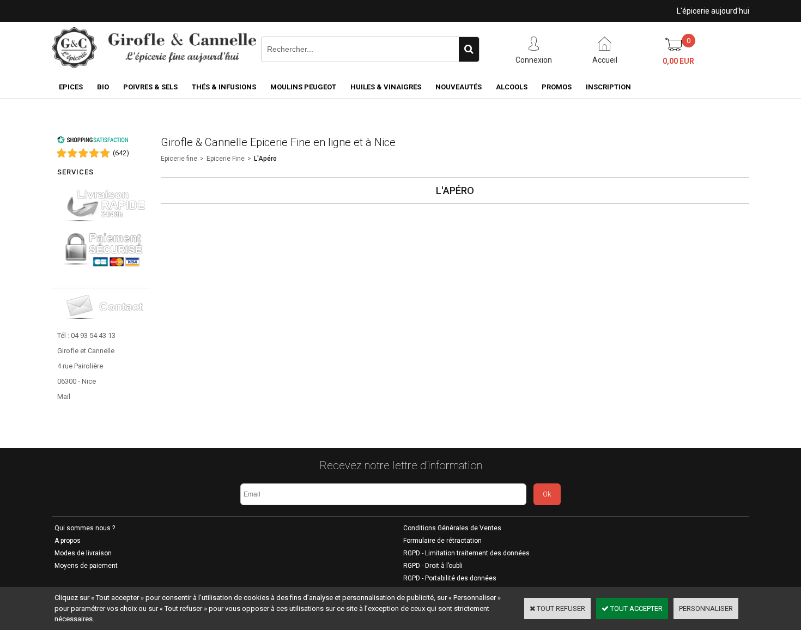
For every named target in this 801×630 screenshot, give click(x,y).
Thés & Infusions (224, 87)
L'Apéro (265, 158)
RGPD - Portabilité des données (449, 578)
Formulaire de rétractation (442, 540)
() (121, 153)
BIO (103, 87)
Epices (71, 87)
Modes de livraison (83, 553)
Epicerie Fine (226, 158)
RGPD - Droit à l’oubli (433, 566)
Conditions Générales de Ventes (452, 528)
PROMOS (557, 87)
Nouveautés (458, 87)
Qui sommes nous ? (84, 528)
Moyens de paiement (86, 566)
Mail (63, 396)
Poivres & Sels (150, 87)
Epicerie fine (179, 158)
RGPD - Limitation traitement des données (466, 553)
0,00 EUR (678, 61)
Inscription (608, 87)
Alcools (511, 87)
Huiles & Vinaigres (385, 87)
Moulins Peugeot (303, 87)
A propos (67, 540)
